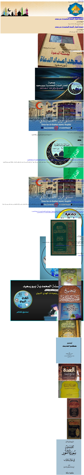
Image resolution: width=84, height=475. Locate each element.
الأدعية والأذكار (78, 96)
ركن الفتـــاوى (78, 93)
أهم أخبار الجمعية (78, 57)
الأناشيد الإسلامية (78, 97)
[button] (40, 235)
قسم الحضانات (78, 103)
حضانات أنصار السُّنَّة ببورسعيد (75, 74)
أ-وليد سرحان (78, 127)
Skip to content (81, 0)
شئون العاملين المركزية (76, 64)
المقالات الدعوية (78, 88)
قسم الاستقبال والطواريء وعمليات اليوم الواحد (72, 107)
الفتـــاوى (67, 116)
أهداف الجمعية (78, 56)
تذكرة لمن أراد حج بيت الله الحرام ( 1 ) (76, 201)
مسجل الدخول (75, 216)
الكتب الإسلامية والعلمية (76, 77)
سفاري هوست (81, 255)
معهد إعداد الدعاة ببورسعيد (76, 73)
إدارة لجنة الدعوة (78, 62)
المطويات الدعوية (78, 98)
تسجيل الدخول (78, 68)
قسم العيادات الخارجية (77, 108)
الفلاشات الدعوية (78, 95)
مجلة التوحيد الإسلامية (77, 78)
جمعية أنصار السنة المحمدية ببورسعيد (69, 19)
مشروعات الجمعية (77, 58)
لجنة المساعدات (78, 65)
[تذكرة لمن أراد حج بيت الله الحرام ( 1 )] (74, 199)
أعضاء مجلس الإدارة (77, 61)
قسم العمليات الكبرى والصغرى (75, 112)
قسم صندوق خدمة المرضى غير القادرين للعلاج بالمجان (71, 104)
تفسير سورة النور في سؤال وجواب (74, 17)
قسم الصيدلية (78, 109)
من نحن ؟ (79, 55)
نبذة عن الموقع (78, 59)
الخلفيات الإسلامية (77, 99)
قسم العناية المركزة (77, 110)
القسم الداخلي (78, 111)
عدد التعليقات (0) (80, 130)
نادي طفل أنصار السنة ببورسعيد (75, 75)
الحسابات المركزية (77, 63)
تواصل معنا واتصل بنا (77, 67)
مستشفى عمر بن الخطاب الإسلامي (74, 82)
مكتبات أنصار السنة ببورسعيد (75, 76)
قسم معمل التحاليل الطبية (76, 113)
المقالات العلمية (78, 89)
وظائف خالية (78, 66)
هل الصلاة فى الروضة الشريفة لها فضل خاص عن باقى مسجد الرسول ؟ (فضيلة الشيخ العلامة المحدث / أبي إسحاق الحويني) (60, 212)
